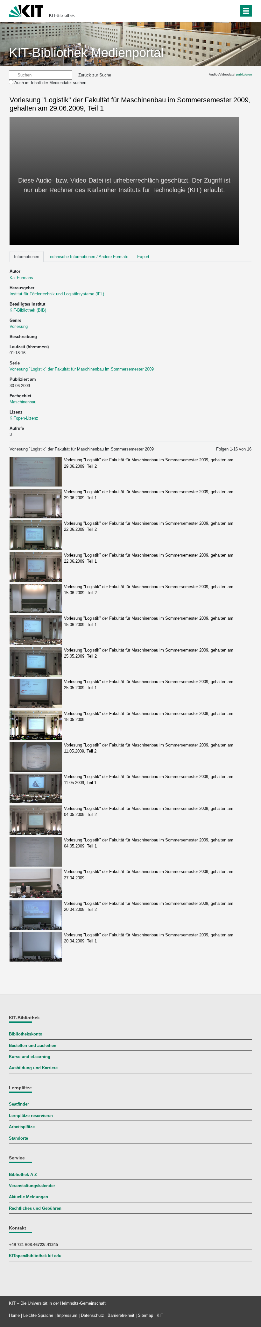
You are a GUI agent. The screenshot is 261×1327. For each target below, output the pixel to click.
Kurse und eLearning (29, 1056)
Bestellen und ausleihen (32, 1045)
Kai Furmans (21, 277)
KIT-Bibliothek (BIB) (28, 310)
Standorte (18, 1138)
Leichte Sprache (38, 1315)
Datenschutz (92, 1315)
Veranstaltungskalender (32, 1185)
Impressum (67, 1315)
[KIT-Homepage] (26, 10)
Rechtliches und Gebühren (35, 1208)
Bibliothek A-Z (23, 1174)
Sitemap (145, 1315)
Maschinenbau (23, 402)
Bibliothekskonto (25, 1034)
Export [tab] (143, 256)
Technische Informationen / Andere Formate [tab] (88, 256)
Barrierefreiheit (121, 1315)
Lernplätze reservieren (31, 1115)
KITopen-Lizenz (24, 418)
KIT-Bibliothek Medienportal (86, 53)
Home (14, 1315)
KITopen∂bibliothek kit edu (35, 1255)
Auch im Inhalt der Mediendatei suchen (50, 82)
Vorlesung (19, 326)
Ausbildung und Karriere (33, 1067)
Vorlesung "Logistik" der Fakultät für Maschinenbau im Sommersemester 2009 (82, 369)
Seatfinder (19, 1104)
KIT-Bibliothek (62, 15)
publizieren (244, 74)
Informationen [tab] (26, 256)
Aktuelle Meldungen (28, 1196)
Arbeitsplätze (22, 1126)
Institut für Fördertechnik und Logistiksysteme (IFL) (57, 294)
